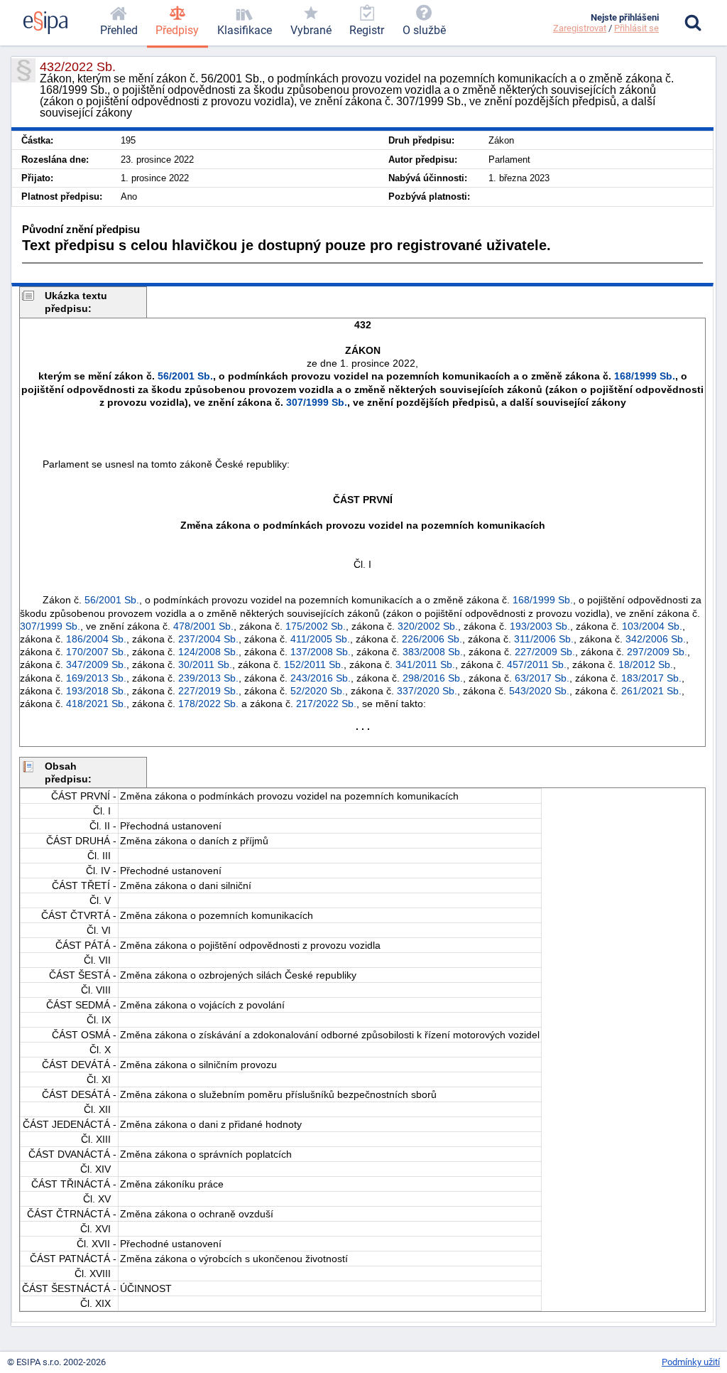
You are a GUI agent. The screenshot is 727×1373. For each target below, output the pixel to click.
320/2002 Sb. (428, 626)
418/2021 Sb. (96, 703)
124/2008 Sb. (208, 651)
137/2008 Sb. (320, 651)
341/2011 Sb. (425, 664)
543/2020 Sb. (539, 690)
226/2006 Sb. (432, 639)
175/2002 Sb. (315, 626)
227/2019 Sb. (208, 690)
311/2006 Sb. (544, 639)
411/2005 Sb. (320, 639)
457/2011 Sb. (537, 664)
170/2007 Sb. (96, 651)
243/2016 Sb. (320, 678)
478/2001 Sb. (203, 626)
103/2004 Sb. (652, 626)
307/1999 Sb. (316, 402)
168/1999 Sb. (644, 376)
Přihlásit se (636, 28)
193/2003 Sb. (540, 626)
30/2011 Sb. (205, 664)
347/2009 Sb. (96, 664)
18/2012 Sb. (645, 664)
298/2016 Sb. (433, 678)
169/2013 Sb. (96, 678)
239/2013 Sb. (208, 678)
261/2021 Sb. (651, 690)
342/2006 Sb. (655, 639)
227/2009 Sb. (545, 651)
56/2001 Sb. (185, 376)
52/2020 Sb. (317, 690)
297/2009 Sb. (657, 651)
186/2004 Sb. (96, 639)
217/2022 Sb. (326, 703)
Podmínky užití (691, 1362)
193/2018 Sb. (96, 690)
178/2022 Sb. (208, 703)
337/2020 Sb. (427, 690)
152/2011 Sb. (314, 664)
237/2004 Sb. (208, 639)
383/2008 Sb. (433, 651)
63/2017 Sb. (542, 678)
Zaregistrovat (579, 28)
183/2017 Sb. (651, 678)
